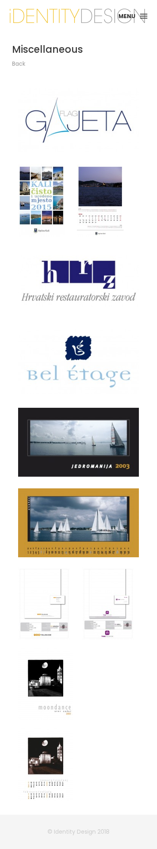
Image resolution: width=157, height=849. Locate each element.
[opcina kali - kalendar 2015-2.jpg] (100, 200)
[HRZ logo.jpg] (78, 281)
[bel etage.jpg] (78, 361)
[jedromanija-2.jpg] (78, 522)
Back (18, 64)
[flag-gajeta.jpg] (78, 120)
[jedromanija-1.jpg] (78, 442)
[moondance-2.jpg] (45, 765)
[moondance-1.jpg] (45, 684)
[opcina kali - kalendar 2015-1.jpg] (41, 200)
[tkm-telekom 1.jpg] (44, 603)
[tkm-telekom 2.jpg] (108, 603)
